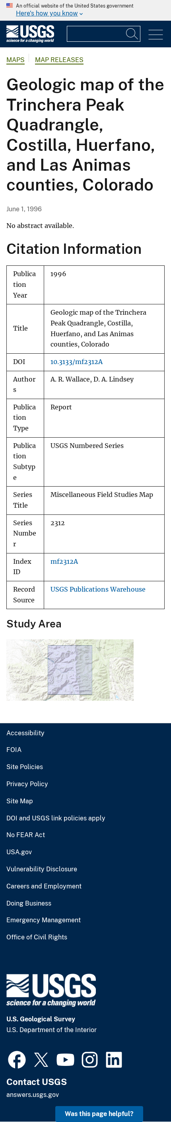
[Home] (30, 41)
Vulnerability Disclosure (41, 869)
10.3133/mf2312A (77, 362)
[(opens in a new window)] (16, 1058)
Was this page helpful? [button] (99, 1114)
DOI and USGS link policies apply (55, 818)
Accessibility (25, 733)
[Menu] (156, 35)
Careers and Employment (44, 886)
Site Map (19, 801)
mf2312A (64, 561)
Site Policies (24, 767)
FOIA (13, 750)
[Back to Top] (142, 1093)
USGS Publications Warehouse (98, 589)
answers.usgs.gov (32, 1095)
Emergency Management (43, 920)
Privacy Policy (27, 784)
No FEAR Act (25, 835)
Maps (15, 60)
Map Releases (59, 60)
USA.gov (19, 852)
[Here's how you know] (85, 10)
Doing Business (28, 903)
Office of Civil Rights (36, 937)
